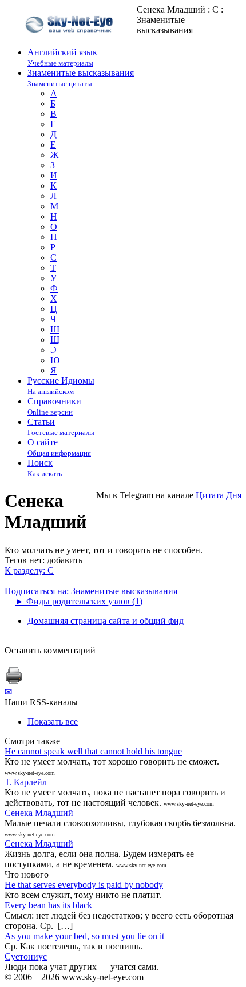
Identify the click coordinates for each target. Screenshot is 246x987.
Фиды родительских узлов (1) (78, 601)
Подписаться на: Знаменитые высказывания (91, 591)
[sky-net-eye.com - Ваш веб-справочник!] (71, 42)
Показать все (52, 721)
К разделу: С (29, 570)
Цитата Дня (218, 495)
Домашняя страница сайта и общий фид (105, 620)
